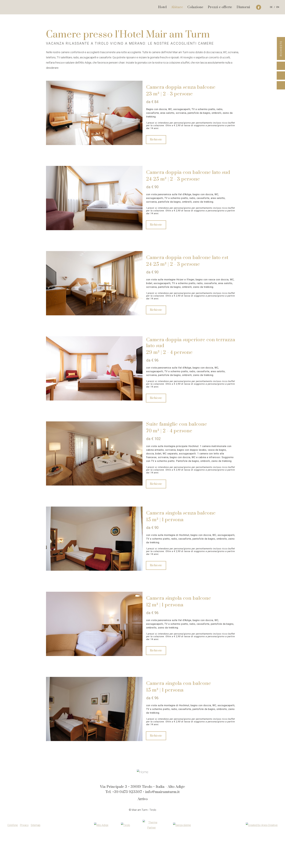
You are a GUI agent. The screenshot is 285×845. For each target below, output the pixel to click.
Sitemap (35, 825)
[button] (57, 114)
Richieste (280, 48)
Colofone (12, 825)
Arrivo (143, 799)
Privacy (24, 825)
